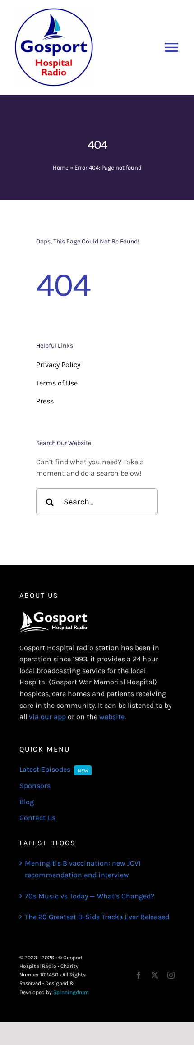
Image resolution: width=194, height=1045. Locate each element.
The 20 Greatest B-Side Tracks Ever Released (97, 916)
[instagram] (171, 975)
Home (61, 167)
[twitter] (154, 975)
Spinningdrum (71, 992)
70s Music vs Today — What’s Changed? (89, 896)
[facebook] (138, 975)
